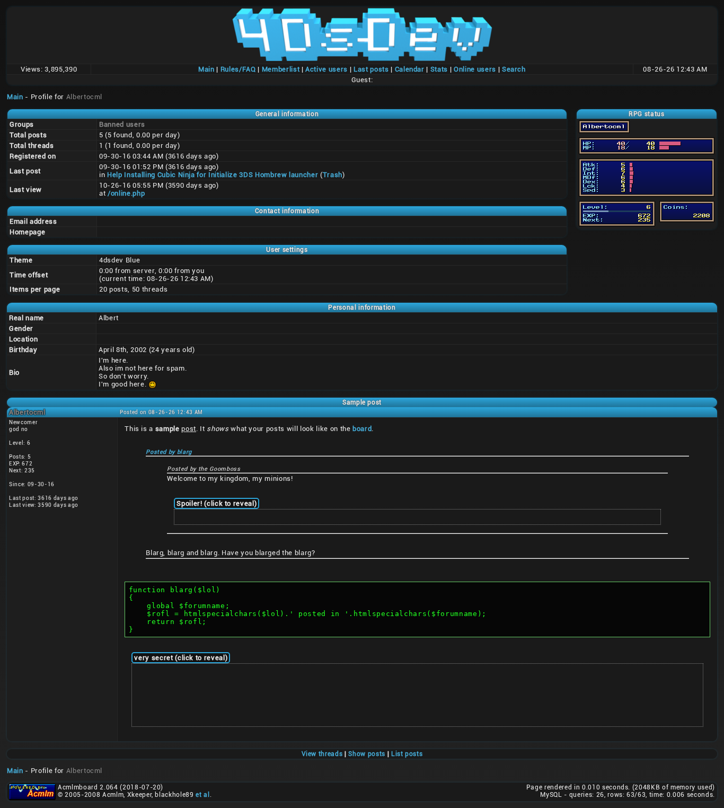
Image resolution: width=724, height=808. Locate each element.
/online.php (126, 193)
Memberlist (281, 69)
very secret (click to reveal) (180, 658)
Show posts (366, 754)
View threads (322, 754)
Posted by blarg (169, 452)
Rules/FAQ (238, 69)
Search (514, 69)
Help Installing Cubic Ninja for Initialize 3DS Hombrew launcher (212, 175)
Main (206, 69)
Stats (439, 69)
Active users (326, 69)
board (362, 429)
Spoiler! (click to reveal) (216, 503)
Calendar (410, 69)
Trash (332, 175)
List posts (407, 754)
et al (202, 794)
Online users (475, 69)
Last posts (371, 69)
